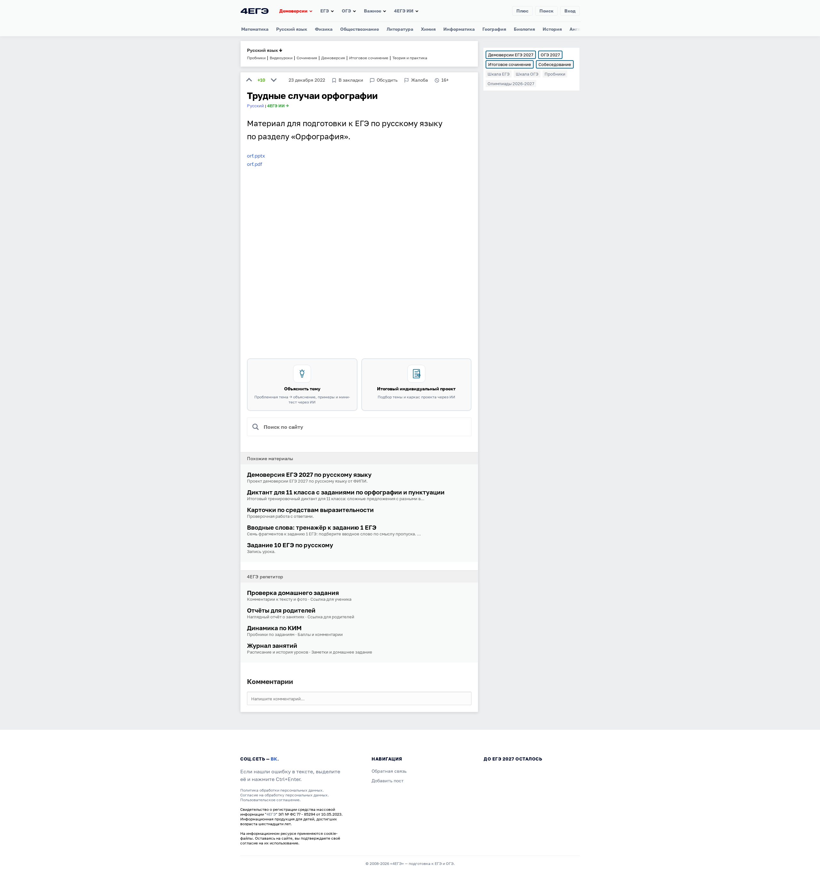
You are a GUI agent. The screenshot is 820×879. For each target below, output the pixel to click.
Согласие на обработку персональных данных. (284, 795)
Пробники (555, 74)
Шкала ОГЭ (527, 74)
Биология (524, 29)
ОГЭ (346, 10)
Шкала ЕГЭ (499, 74)
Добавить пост (388, 780)
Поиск (546, 10)
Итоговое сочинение (509, 64)
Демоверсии (293, 10)
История (552, 29)
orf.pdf (254, 164)
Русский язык (291, 29)
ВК (274, 758)
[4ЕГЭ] (254, 11)
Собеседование (554, 64)
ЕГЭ (324, 10)
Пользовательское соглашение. (270, 799)
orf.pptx (256, 156)
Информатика (459, 29)
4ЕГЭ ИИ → (278, 105)
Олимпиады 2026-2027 (511, 83)
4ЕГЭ (271, 814)
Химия (428, 29)
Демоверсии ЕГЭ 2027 (510, 54)
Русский (255, 105)
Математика (254, 29)
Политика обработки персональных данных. (282, 790)
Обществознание (359, 29)
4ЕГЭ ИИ (404, 10)
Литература (400, 29)
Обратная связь (389, 771)
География (494, 29)
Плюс (522, 10)
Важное (372, 10)
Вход (570, 10)
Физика (323, 29)
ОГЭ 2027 (550, 54)
